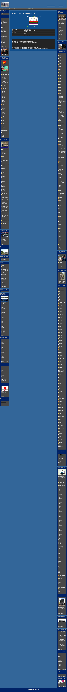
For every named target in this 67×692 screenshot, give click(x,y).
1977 (60, 64)
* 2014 (3, 109)
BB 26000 (60, 338)
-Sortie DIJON (60, 133)
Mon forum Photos (61, 478)
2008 (60, 144)
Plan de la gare (3, 240)
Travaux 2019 (3, 186)
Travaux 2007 (3, 169)
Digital (3, 156)
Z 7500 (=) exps (61, 399)
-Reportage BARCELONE (62, 151)
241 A (60, 297)
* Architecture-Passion (4, 361)
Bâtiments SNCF (60, 446)
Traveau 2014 (3, 180)
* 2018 (3, 117)
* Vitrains (2, 317)
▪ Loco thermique (62, 302)
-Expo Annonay (60, 96)
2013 (60, 177)
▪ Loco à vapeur (61, 290)
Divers (60, 434)
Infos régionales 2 (3, 275)
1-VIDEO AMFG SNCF (4, 268)
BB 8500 (60, 323)
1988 (60, 81)
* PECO (2, 339)
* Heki (2, 347)
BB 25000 (60, 334)
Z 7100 (60, 404)
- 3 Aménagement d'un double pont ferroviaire (4, 199)
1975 (60, 61)
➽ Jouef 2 (59, 655)
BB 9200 (60, 328)
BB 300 (60, 317)
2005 (60, 132)
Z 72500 (60, 391)
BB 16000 (60, 331)
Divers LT (60, 369)
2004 (60, 125)
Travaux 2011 (3, 176)
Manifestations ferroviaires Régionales (41, 8)
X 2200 (60, 377)
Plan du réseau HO (5, 149)
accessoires (61, 34)
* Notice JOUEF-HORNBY (62, 631)
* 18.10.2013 (3, 108)
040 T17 (60, 457)
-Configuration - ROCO (4, 157)
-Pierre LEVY (3, 37)
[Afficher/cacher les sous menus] (1, 27)
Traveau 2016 (3, 182)
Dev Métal (60, 437)
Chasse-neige (61, 431)
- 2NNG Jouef (3, 219)
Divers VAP (61, 300)
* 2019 (3, 120)
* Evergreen (3, 351)
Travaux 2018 (3, 185)
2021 (60, 228)
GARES (60, 443)
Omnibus (59, 562)
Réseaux (60, 355)
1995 (60, 93)
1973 (60, 58)
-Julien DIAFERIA (3, 31)
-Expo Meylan (60, 100)
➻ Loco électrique (61, 24)
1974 (60, 60)
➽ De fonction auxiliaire (61, 676)
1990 (60, 84)
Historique (2, 265)
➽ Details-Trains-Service (62, 669)
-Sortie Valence (60, 137)
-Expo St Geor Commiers (62, 101)
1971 (60, 55)
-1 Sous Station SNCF (4, 206)
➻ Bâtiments (60, 31)
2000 (60, 108)
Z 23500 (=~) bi (61, 421)
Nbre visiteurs (2, 8)
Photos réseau (3, 239)
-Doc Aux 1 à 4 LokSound (5, 164)
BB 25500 (60, 511)
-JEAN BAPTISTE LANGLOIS (3, 33)
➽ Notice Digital (60, 649)
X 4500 (60, 379)
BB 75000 (60, 305)
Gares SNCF (60, 445)
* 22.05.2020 (3, 124)
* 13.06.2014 (3, 113)
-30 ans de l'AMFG (61, 112)
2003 (60, 120)
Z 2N (60, 413)
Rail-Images (4, 286)
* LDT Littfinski (3, 379)
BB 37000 (60, 341)
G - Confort (61, 442)
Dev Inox (60, 439)
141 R (60, 291)
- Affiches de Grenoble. (4, 82)
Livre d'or (13, 8)
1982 (60, 72)
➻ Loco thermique (61, 23)
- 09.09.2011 (3, 95)
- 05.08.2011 (3, 93)
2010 (60, 161)
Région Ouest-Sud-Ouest (62, 686)
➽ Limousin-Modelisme (61, 668)
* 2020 (3, 123)
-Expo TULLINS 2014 (61, 187)
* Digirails (2, 369)
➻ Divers (59, 38)
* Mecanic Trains (3, 392)
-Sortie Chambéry (61, 116)
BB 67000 (60, 303)
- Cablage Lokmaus (4, 161)
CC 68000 (60, 308)
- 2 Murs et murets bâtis (4, 197)
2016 (60, 200)
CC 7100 (60, 320)
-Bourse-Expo (60, 156)
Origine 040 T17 (60, 458)
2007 (60, 141)
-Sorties (59, 225)
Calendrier (6, 8)
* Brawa (2, 353)
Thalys (60, 352)
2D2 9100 (60, 326)
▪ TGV (59, 535)
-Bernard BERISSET (4, 36)
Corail (60, 436)
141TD (60, 293)
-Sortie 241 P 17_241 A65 (62, 148)
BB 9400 (60, 335)
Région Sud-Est (60, 682)
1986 (60, 78)
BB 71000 (60, 367)
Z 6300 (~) (61, 410)
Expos (2, 244)
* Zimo (2, 371)
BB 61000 (59, 543)
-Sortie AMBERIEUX (61, 130)
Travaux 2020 (3, 189)
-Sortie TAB (60, 136)
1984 (60, 75)
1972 (60, 57)
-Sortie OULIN (60, 140)
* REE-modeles (3, 318)
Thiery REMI (3, 42)
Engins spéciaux (62, 428)
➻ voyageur (60, 27)
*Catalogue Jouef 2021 (4, 304)
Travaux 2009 (3, 172)
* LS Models (3, 308)
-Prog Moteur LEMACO (4, 160)
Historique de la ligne (61, 281)
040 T (60, 294)
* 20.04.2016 (3, 116)
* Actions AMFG (4, 84)
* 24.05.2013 (3, 105)
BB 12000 (60, 533)
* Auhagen (2, 352)
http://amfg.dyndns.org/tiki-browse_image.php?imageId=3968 (22, 41)
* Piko (2, 316)
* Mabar (2, 321)
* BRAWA (2, 327)
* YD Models (3, 376)
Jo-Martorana (3, 41)
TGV (59, 349)
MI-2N (60, 419)
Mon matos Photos (61, 476)
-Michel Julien (3, 30)
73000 (60, 383)
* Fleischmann (3, 325)
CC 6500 (60, 346)
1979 (60, 67)
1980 (60, 69)
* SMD (2, 391)
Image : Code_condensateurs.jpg (23, 13)
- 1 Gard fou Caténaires (4, 196)
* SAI (2, 358)
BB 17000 (60, 332)
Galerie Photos (61, 482)
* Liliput (2, 313)
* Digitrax (2, 374)
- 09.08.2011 (3, 135)
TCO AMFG (2, 152)
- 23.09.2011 (3, 96)
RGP (60, 380)
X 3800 (60, 376)
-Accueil (2, 19)
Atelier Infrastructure (5, 194)
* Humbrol (2, 357)
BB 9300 (60, 329)
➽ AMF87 (59, 665)
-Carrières (60, 194)
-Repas (59, 173)
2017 (60, 205)
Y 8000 (60, 361)
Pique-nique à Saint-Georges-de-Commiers (61, 124)
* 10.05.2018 (3, 119)
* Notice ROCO (60, 644)
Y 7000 (59, 538)
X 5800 (60, 374)
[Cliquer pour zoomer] (33, 25)
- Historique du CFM (5, 74)
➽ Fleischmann (60, 657)
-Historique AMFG (3, 21)
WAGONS (60, 430)
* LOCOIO (2, 375)
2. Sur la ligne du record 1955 (62, 266)
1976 (60, 63)
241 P (60, 296)
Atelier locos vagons (5, 220)
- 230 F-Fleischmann (4, 216)
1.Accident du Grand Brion (61, 264)
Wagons (60, 26)
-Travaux (59, 164)
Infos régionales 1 (3, 274)
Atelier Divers (4, 223)
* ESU (2, 370)
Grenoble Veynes (3, 259)
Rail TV (3, 282)
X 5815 (60, 461)
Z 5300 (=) (61, 407)
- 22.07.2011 (3, 91)
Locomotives (61, 288)
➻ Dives (59, 625)
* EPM (2, 335)
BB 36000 (60, 337)
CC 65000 (60, 502)
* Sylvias (2, 343)
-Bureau (3, 27)
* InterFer (2, 396)
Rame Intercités (60, 586)
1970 (60, 54)
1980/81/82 (59, 465)
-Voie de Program (61, 193)
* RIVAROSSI (3, 331)
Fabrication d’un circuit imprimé (4, 212)
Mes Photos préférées (61, 477)
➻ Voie (59, 35)
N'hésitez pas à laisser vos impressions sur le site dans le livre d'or (25, 8)
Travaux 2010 (4, 173)
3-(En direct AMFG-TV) (4, 270)
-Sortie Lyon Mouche (61, 145)
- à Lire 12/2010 (3, 77)
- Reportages (4, 88)
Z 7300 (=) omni (61, 398)
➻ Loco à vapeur (60, 22)
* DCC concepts (3, 380)
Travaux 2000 (4, 167)
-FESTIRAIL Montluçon (61, 152)
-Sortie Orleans (60, 174)
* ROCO (2, 307)
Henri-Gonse (3, 45)
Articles (60, 262)
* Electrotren (3, 312)
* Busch (2, 342)
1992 (60, 87)
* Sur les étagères (3, 302)
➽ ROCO (59, 656)
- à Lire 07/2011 (3, 78)
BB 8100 (60, 507)
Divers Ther (61, 314)
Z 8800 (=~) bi (61, 416)
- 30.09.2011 (3, 97)
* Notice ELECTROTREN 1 (62, 634)
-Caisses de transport (4, 224)
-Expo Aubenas (60, 97)
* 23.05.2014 (3, 112)
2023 (60, 239)
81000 (60, 385)
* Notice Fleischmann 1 (61, 639)
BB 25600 (60, 325)
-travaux (59, 235)
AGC (60, 386)
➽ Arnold (59, 662)
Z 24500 (60, 422)
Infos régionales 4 (3, 278)
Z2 (59, 395)
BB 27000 (60, 340)
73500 (60, 427)
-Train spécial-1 (60, 166)
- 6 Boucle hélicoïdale (4, 203)
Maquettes (61, 30)
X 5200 (60, 382)
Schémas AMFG (3, 153)
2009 (60, 147)
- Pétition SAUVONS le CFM (4, 131)
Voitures (60, 433)
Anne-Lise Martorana (4, 40)
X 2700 (60, 388)
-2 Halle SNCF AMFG (4, 207)
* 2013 (3, 104)
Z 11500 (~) (61, 401)
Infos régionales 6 (3, 279)
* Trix (2, 311)
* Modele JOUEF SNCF (61, 645)
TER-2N (59, 572)
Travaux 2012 (3, 177)
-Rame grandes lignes (61, 587)
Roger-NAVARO (3, 46)
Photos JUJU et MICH (61, 282)
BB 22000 (60, 343)
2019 (60, 216)
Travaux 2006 (3, 168)
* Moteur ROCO (60, 648)
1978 (60, 66)
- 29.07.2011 (3, 92)
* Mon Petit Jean (3, 362)
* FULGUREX (3, 332)
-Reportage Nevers (61, 157)
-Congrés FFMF (60, 129)
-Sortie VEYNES (60, 115)
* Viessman (2, 356)
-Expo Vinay (60, 102)
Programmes (3, 283)
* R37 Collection (3, 330)
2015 (60, 190)
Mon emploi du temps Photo (61, 480)
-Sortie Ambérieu (61, 158)
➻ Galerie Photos (60, 626)
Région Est (60, 683)
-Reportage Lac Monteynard (60, 154)
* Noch (2, 348)
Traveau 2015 (3, 181)
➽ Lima (59, 660)
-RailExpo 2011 (60, 169)
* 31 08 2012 (3, 101)
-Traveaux (59, 217)
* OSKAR (2, 326)
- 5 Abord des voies (4, 202)
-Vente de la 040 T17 (61, 111)
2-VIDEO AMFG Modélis (4, 269)
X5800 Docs (60, 462)
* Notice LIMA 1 (60, 636)
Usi (59, 440)
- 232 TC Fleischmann (4, 215)
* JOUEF (2, 303)
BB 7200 (60, 344)
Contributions (4, 193)
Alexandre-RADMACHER (4, 47)
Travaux (3, 165)
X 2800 (60, 389)
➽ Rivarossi (60, 661)
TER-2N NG (61, 425)
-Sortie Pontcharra (61, 182)
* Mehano (2, 322)
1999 (60, 105)
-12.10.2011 (3, 136)
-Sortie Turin (60, 181)
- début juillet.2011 (4, 134)
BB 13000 (60, 347)
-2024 (60, 244)
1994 (60, 90)
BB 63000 (60, 364)
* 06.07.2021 (3, 127)
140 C (60, 299)
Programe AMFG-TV (5, 266)
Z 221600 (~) (61, 424)
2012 (60, 170)
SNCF (59, 590)
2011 (60, 162)
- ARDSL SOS (3, 81)
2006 (60, 138)
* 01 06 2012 (3, 100)
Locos (60, 20)
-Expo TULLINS (60, 119)
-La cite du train (60, 165)
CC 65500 (60, 311)
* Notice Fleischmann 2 (61, 640)
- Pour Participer (4, 85)
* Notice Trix (60, 643)
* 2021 (3, 126)
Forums (10, 8)
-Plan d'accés (3, 26)
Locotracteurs (61, 358)
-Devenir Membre (3, 23)
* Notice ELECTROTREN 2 (62, 635)
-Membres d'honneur (4, 22)
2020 (60, 221)
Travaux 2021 (3, 190)
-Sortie (60, 198)
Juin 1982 (59, 459)
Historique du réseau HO (4, 148)
